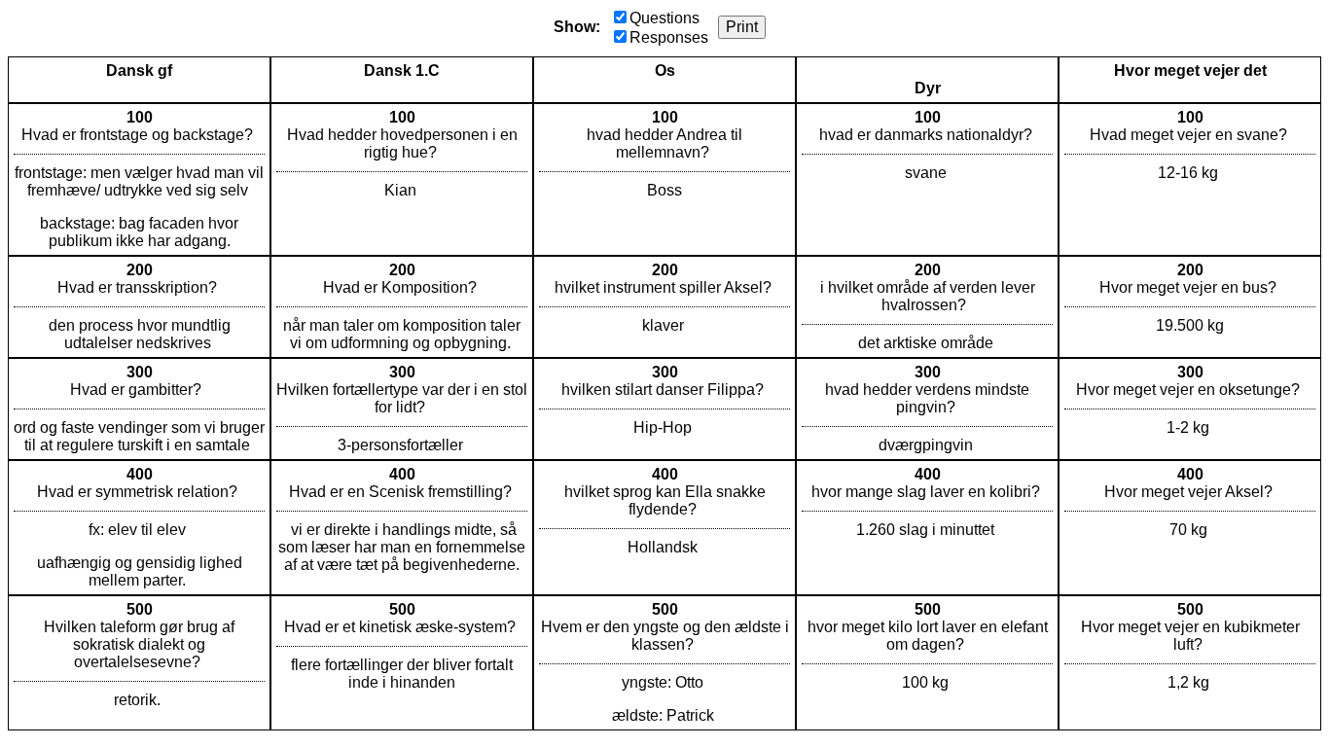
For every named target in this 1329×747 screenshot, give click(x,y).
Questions (664, 18)
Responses (668, 37)
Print (742, 26)
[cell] (139, 179)
